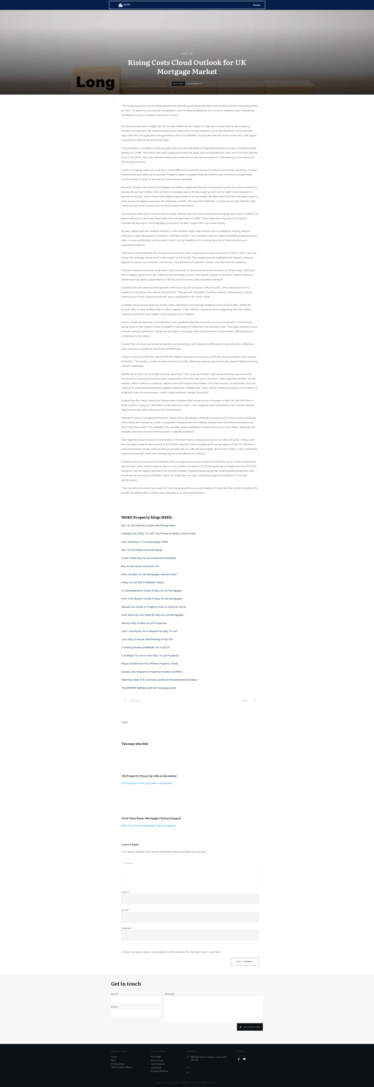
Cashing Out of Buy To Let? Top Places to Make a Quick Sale (158, 533)
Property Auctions (159, 1071)
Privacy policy (117, 1063)
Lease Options (158, 1064)
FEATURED (178, 84)
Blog (113, 1060)
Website (126, 928)
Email (125, 910)
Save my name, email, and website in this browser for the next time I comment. (172, 952)
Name (126, 892)
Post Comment (244, 962)
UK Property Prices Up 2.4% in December (149, 776)
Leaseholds (156, 1067)
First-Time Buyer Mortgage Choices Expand (151, 818)
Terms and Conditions (122, 1067)
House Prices (157, 1060)
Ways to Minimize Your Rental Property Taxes (149, 663)
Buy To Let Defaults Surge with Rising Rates (148, 525)
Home (114, 1056)
